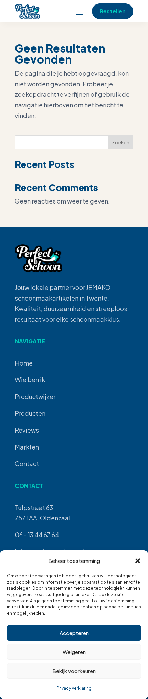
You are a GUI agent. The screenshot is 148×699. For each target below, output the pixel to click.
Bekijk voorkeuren (74, 671)
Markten (27, 447)
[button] (137, 560)
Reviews (27, 430)
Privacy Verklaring (74, 688)
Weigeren (74, 652)
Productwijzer (35, 396)
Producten (30, 413)
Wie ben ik (30, 380)
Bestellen (112, 11)
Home (24, 363)
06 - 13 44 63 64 (37, 535)
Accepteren (74, 633)
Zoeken (120, 142)
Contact (27, 463)
